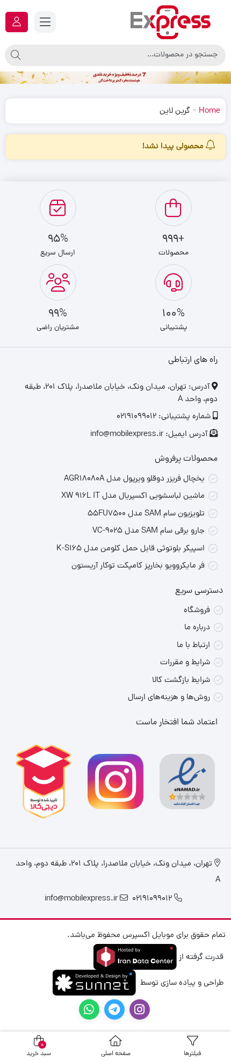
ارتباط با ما (193, 645)
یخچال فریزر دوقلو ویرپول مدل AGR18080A (134, 479)
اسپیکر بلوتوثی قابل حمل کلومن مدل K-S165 (130, 549)
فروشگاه (197, 611)
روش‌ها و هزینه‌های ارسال (169, 698)
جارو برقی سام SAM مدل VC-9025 (148, 531)
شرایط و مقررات (185, 663)
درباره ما (197, 628)
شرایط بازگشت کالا (181, 680)
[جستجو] (15, 55)
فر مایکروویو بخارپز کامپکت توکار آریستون (138, 566)
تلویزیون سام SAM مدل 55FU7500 (146, 514)
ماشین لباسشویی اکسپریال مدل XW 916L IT (133, 496)
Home (209, 111)
